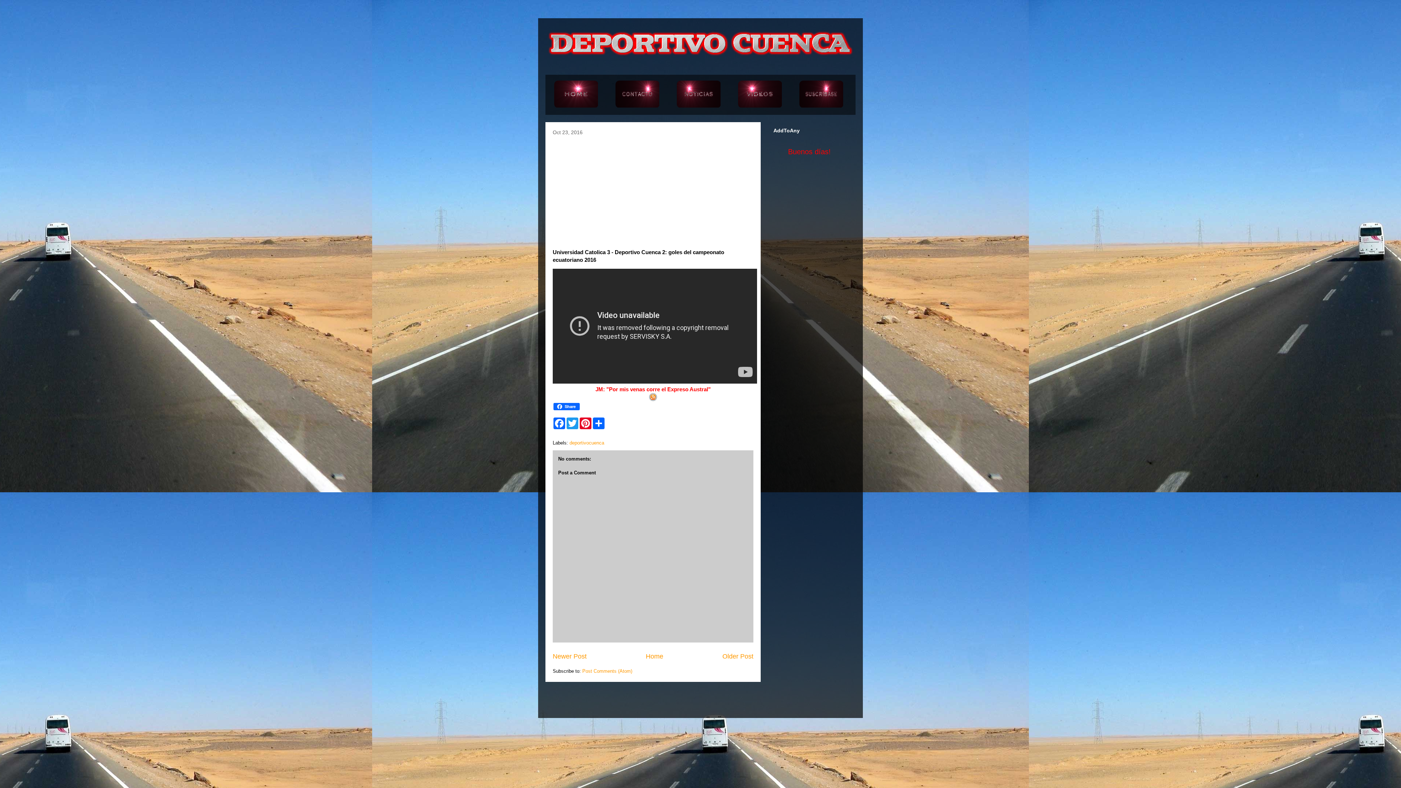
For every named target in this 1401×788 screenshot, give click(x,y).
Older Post (737, 656)
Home (654, 656)
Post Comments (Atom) (607, 671)
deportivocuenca (587, 443)
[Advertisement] (653, 190)
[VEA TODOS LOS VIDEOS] (760, 95)
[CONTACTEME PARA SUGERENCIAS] (637, 95)
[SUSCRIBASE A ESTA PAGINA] (821, 95)
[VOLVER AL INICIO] (576, 95)
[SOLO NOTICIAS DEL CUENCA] (698, 95)
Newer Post (570, 656)
